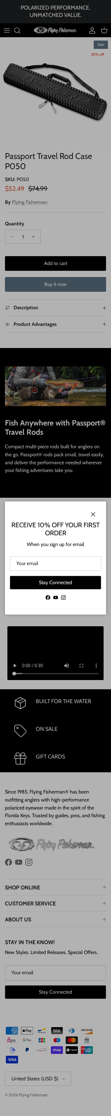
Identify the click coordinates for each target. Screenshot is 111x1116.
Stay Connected (55, 582)
